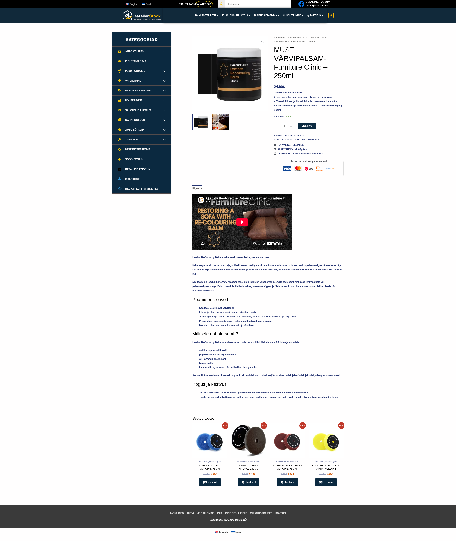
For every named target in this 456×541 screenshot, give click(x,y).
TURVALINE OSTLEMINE (200, 513)
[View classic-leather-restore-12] (220, 122)
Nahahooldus (294, 37)
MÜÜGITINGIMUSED (261, 513)
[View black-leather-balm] (200, 122)
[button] (262, 41)
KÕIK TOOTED (294, 139)
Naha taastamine (311, 37)
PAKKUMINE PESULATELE (232, 513)
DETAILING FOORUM (318, 2)
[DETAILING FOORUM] (301, 4)
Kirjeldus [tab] (197, 188)
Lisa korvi (307, 125)
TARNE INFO (177, 513)
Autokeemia (280, 37)
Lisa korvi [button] (211, 482)
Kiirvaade (210, 456)
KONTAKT (280, 513)
